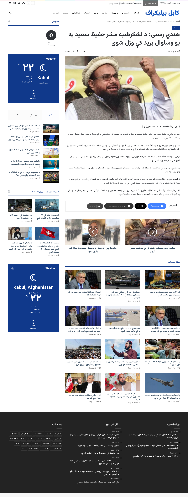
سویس (30, 438)
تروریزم (58, 438)
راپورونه (114, 13)
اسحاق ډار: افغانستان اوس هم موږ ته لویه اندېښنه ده (84, 294)
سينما (65, 13)
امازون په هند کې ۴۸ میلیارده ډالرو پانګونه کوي (48, 217)
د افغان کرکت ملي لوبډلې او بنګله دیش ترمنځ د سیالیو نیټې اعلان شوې (24, 138)
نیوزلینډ (36, 443)
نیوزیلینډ (26, 443)
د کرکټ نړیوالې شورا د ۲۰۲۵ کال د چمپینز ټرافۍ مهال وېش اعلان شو (25, 163)
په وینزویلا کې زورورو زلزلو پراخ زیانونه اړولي (21, 217)
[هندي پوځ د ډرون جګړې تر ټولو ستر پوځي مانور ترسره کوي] (122, 316)
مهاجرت (46, 443)
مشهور (50, 115)
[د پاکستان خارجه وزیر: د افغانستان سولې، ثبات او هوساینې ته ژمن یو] (162, 316)
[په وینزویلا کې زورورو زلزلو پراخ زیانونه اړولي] (20, 205)
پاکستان (45, 448)
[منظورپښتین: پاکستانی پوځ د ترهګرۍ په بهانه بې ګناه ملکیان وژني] (122, 349)
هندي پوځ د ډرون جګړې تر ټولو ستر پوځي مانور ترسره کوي (124, 330)
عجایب (56, 13)
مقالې (104, 13)
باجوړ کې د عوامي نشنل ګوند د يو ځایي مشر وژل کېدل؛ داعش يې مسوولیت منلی (123, 396)
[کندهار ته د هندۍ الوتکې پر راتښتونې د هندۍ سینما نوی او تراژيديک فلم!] (51, 128)
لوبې (96, 13)
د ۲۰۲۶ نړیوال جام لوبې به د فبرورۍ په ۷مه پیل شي (24, 151)
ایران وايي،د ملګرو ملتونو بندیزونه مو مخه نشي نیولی (85, 397)
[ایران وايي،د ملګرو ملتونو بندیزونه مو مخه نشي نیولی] (83, 383)
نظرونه (16, 115)
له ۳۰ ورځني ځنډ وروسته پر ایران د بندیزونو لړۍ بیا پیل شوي (165, 294)
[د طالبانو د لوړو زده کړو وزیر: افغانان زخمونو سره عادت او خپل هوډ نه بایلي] (20, 233)
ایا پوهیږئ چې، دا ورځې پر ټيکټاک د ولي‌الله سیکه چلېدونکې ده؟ (24, 174)
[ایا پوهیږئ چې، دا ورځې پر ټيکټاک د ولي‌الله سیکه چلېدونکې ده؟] (51, 177)
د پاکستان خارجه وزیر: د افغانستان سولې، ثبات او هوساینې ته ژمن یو (165, 330)
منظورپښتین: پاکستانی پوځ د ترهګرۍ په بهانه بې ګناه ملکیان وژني (122, 363)
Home (175, 21)
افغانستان (38, 433)
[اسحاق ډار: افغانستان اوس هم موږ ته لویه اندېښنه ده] (83, 279)
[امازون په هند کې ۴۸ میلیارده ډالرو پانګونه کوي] (47, 205)
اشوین (48, 433)
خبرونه (126, 13)
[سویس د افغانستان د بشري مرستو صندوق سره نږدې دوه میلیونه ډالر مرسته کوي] (47, 233)
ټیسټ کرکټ (56, 448)
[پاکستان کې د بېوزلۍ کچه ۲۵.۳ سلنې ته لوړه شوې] (162, 349)
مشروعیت (57, 443)
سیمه (168, 21)
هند (17, 443)
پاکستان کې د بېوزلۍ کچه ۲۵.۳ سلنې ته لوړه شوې (162, 363)
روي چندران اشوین (44, 438)
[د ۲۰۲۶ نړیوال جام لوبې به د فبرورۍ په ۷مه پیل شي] (51, 153)
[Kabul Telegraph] (162, 13)
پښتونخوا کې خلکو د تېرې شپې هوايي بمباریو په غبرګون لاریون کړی (84, 363)
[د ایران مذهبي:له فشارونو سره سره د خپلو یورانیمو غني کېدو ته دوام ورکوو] (83, 316)
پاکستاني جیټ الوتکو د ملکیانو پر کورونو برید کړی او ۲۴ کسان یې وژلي (162, 397)
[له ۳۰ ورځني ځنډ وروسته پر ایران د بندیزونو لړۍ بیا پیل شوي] (162, 279)
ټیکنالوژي (76, 13)
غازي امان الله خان (17, 438)
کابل (23, 448)
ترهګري (14, 433)
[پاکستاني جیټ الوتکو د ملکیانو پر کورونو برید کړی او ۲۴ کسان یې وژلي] (162, 383)
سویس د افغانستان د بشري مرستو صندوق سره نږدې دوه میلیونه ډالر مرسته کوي (110, 3)
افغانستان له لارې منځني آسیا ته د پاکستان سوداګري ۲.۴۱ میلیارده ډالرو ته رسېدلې (122, 295)
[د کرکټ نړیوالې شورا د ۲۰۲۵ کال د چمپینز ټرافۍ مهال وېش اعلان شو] (51, 164)
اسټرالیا (58, 433)
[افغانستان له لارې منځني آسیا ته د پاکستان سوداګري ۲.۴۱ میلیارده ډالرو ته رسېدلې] (122, 279)
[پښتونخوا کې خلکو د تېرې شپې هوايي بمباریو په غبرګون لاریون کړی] (83, 349)
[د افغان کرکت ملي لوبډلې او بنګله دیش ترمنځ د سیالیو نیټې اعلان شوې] (51, 140)
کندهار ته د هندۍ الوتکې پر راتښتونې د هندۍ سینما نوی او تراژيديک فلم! (24, 127)
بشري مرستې (26, 433)
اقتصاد (87, 13)
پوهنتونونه (33, 448)
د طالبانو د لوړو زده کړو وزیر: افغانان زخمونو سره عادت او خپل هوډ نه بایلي (20, 246)
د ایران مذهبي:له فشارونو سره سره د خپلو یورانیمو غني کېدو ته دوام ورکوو (84, 330)
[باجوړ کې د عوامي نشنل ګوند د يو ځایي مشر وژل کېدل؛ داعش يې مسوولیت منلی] (122, 382)
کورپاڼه (136, 13)
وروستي (33, 115)
